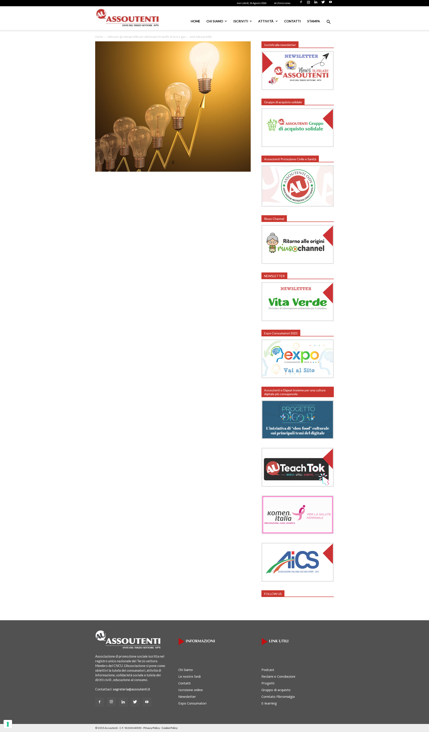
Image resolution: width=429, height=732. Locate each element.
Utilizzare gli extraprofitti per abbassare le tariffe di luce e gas (146, 37)
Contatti (292, 21)
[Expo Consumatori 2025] (297, 377)
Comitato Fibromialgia (278, 696)
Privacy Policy (151, 728)
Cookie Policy (170, 728)
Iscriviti (240, 21)
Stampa (313, 21)
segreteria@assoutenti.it (131, 689)
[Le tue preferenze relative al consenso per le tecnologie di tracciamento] (8, 724)
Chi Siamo (214, 21)
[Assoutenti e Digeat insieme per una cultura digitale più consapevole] (297, 438)
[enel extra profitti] (173, 170)
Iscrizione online (190, 690)
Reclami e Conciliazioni (278, 676)
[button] (328, 22)
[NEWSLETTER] (297, 320)
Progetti (267, 683)
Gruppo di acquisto (275, 690)
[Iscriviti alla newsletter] (297, 88)
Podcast (267, 669)
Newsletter (187, 696)
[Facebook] (301, 3)
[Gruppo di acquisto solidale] (297, 145)
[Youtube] (330, 3)
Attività (266, 21)
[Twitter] (323, 3)
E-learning (269, 703)
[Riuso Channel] (297, 262)
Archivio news (282, 3)
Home (195, 21)
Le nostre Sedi (189, 676)
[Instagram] (308, 3)
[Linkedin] (315, 3)
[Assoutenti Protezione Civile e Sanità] (297, 205)
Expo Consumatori (192, 703)
